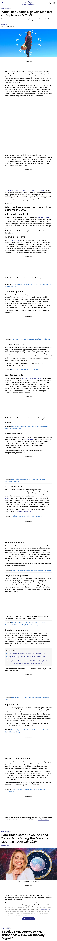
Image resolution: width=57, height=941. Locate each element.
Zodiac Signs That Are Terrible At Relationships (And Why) (26, 653)
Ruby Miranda (5, 845)
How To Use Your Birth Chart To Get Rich (25, 370)
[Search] (50, 2)
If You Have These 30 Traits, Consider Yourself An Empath (31, 570)
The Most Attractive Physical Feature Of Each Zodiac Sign (31, 339)
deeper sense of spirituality (31, 378)
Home (2, 8)
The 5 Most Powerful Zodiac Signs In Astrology (27, 516)
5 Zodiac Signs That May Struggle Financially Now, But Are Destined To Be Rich (26, 657)
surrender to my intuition (23, 512)
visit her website (43, 820)
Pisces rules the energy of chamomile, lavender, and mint (25, 191)
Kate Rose (4, 24)
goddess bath (28, 439)
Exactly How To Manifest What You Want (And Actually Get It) (28, 661)
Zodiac (8, 8)
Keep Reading (28, 919)
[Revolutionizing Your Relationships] (28, 2)
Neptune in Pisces (13, 240)
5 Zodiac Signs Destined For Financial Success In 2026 (25, 663)
